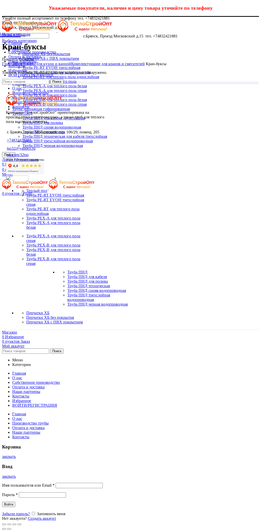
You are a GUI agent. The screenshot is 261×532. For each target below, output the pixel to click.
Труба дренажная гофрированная (41, 109)
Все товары (26, 64)
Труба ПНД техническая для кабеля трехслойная (64, 136)
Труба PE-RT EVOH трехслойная (51, 67)
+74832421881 (19, 140)
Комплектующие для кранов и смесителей (108, 64)
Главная (9, 64)
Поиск (56, 82)
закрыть (9, 456)
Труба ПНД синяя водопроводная (51, 127)
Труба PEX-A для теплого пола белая (54, 86)
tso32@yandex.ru (21, 148)
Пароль (10, 495)
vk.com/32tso (18, 155)
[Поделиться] (9, 524)
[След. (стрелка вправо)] (9, 529)
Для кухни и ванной (53, 64)
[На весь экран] (14, 524)
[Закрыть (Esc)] (4, 524)
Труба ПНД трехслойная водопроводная (57, 141)
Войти (8, 504)
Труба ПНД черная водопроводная (52, 145)
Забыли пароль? (16, 514)
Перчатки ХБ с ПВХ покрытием (50, 58)
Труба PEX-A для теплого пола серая (54, 90)
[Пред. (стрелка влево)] (4, 529)
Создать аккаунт (42, 518)
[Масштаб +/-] (19, 524)
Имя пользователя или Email (28, 485)
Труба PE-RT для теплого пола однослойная (60, 77)
